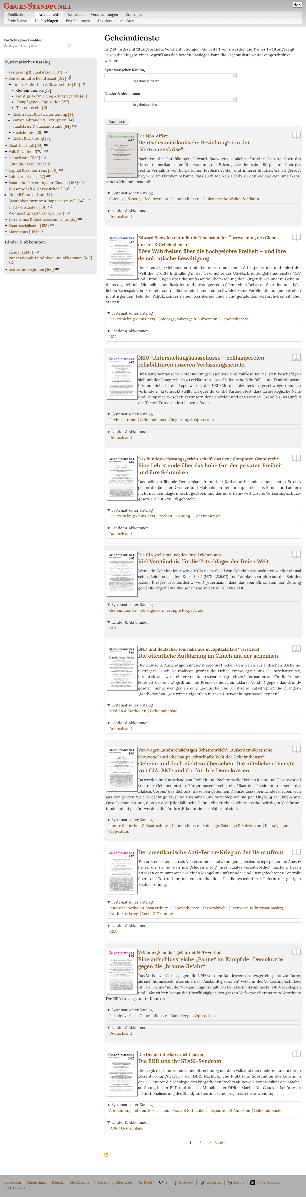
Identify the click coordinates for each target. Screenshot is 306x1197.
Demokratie (24, 157)
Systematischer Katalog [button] (132, 193)
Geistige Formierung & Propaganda (171, 610)
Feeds (148, 1182)
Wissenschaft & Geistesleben (39, 188)
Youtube (18, 1187)
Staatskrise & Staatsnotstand (41, 126)
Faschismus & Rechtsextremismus (43, 219)
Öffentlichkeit (26, 164)
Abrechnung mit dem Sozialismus (139, 1110)
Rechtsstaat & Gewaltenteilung (43, 114)
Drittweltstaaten (28, 207)
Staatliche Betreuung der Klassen (43, 182)
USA (113, 336)
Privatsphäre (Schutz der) (132, 318)
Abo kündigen (80, 1182)
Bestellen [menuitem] (75, 14)
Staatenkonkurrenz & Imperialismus (46, 200)
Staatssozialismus (29, 225)
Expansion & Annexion (230, 1110)
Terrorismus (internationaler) (257, 907)
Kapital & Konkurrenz (33, 170)
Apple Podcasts (268, 1182)
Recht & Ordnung (174, 516)
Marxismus (23, 231)
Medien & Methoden (127, 710)
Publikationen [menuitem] (19, 14)
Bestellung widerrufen (114, 1182)
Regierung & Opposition (192, 419)
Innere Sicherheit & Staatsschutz (138, 825)
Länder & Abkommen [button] (130, 210)
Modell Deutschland (30, 194)
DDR (113, 1128)
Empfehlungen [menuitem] (78, 20)
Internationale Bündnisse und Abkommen (50, 257)
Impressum (12, 1182)
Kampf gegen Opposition (192, 1015)
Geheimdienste (185, 198)
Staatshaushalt (25, 145)
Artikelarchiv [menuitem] (49, 14)
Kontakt (58, 1182)
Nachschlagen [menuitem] (46, 20)
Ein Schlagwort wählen (23, 40)
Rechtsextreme (122, 419)
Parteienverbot (122, 1015)
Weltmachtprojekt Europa (36, 213)
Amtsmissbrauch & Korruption (43, 120)
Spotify (238, 1182)
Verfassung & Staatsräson (35, 72)
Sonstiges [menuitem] (134, 14)
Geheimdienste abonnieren (106, 1155)
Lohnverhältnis (27, 176)
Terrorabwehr (214, 907)
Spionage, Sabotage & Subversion (138, 198)
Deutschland (120, 216)
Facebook (186, 1182)
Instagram (213, 1182)
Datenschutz (36, 1182)
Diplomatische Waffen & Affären (230, 198)
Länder (21, 252)
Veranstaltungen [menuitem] (104, 14)
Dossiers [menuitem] (105, 20)
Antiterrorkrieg (124, 913)
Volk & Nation (25, 151)
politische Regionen (31, 269)
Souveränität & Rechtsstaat (37, 78)
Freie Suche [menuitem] (17, 20)
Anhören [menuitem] (127, 20)
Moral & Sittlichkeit (189, 1110)
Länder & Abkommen (122, 93)
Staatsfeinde (27, 132)
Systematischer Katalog (124, 70)
